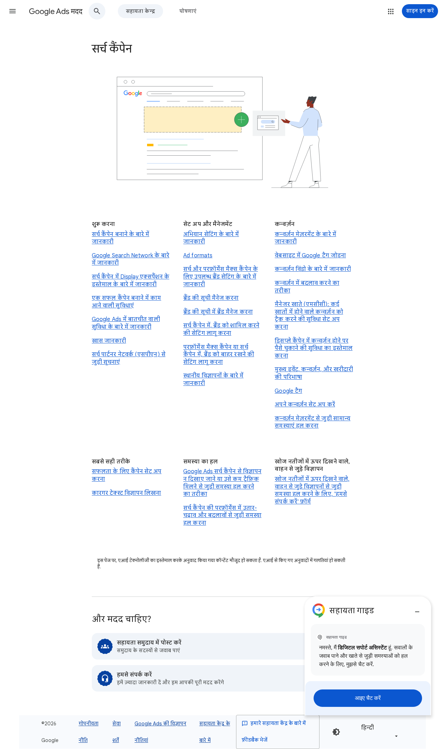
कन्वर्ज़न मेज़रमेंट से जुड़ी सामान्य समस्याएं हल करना (312, 422)
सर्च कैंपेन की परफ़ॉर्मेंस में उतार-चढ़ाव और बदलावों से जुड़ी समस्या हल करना (222, 515)
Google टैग (288, 391)
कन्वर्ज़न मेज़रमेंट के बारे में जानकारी (305, 238)
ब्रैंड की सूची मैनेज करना (210, 298)
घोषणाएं (187, 11)
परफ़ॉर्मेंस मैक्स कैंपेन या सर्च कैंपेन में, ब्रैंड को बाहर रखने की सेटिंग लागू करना (218, 355)
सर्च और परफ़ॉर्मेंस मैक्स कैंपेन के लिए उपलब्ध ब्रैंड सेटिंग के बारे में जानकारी (220, 277)
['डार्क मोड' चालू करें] (336, 732)
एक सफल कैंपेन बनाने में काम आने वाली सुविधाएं (126, 302)
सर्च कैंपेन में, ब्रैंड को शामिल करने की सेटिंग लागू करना (221, 329)
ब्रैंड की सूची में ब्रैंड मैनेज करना (218, 312)
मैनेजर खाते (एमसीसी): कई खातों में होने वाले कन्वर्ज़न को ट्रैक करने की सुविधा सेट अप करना (309, 315)
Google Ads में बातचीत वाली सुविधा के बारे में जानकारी (126, 323)
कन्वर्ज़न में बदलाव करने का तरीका (307, 287)
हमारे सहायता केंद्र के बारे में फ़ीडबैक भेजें (274, 731)
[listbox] (378, 731)
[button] (12, 11)
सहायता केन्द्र (140, 11)
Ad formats (197, 255)
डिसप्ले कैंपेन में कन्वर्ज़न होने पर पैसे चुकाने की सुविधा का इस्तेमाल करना (314, 348)
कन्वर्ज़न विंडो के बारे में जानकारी (313, 269)
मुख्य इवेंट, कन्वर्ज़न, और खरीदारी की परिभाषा (314, 373)
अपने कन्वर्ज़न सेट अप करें (305, 404)
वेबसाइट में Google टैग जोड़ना (310, 255)
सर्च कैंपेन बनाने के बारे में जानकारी (120, 238)
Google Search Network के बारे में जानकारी (130, 259)
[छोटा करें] (417, 609)
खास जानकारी (109, 340)
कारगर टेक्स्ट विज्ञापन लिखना (126, 493)
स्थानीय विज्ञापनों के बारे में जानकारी (213, 379)
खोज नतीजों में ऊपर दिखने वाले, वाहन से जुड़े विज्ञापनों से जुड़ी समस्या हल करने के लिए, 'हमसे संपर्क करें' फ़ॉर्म (312, 490)
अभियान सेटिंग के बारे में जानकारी (211, 238)
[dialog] (368, 655)
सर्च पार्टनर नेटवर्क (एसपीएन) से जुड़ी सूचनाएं (128, 358)
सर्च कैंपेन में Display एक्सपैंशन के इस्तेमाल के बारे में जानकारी (130, 280)
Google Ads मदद (55, 11)
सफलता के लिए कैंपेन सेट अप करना (127, 475)
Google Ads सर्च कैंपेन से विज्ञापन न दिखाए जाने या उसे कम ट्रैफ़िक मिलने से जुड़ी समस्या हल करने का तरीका (222, 483)
